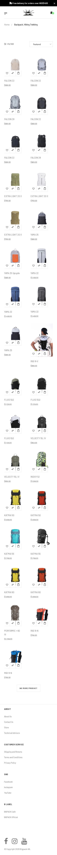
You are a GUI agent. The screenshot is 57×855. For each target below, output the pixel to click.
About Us (8, 716)
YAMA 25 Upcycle (12, 273)
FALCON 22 (9, 80)
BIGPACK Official (11, 817)
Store (6, 727)
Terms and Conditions (13, 757)
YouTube (7, 792)
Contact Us (8, 722)
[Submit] (18, 73)
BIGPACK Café (10, 811)
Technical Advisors (12, 733)
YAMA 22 (35, 273)
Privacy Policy (10, 762)
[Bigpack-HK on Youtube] (24, 842)
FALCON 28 (9, 119)
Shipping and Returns (13, 751)
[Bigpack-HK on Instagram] (14, 842)
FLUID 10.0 (9, 399)
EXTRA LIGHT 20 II (13, 196)
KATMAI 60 (9, 592)
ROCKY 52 (35, 476)
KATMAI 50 (9, 515)
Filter (10, 44)
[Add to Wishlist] (7, 73)
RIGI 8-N (34, 630)
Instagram (8, 787)
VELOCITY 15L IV (38, 438)
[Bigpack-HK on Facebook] (6, 842)
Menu (6, 13)
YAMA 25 (34, 234)
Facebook (8, 781)
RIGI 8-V (34, 361)
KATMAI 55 (9, 553)
